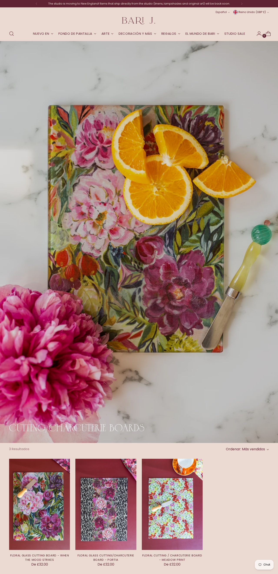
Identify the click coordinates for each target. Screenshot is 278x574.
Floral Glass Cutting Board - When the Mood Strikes (39, 557)
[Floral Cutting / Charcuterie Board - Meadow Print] (172, 504)
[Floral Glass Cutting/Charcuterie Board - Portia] (105, 504)
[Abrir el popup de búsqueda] (11, 33)
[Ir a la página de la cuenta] (257, 33)
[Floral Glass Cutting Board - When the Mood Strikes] (39, 504)
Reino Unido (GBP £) (252, 12)
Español (221, 12)
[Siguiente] (242, 3)
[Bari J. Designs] (139, 21)
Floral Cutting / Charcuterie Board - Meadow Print (172, 557)
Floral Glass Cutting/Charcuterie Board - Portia (106, 557)
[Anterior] (36, 3)
